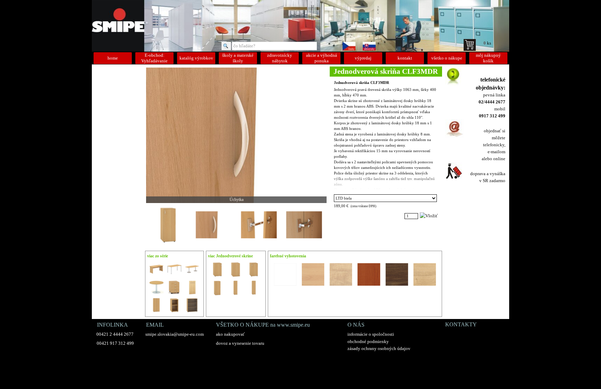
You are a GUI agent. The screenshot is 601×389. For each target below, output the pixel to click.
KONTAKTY (461, 324)
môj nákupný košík (488, 58)
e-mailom (496, 151)
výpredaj (363, 58)
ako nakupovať (230, 334)
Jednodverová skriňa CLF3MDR (361, 83)
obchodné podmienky (368, 341)
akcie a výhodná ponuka (321, 58)
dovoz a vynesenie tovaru (240, 343)
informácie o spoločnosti (370, 334)
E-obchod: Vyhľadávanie (154, 58)
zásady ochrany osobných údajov (378, 348)
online (499, 158)
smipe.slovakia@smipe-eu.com (174, 334)
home (112, 58)
